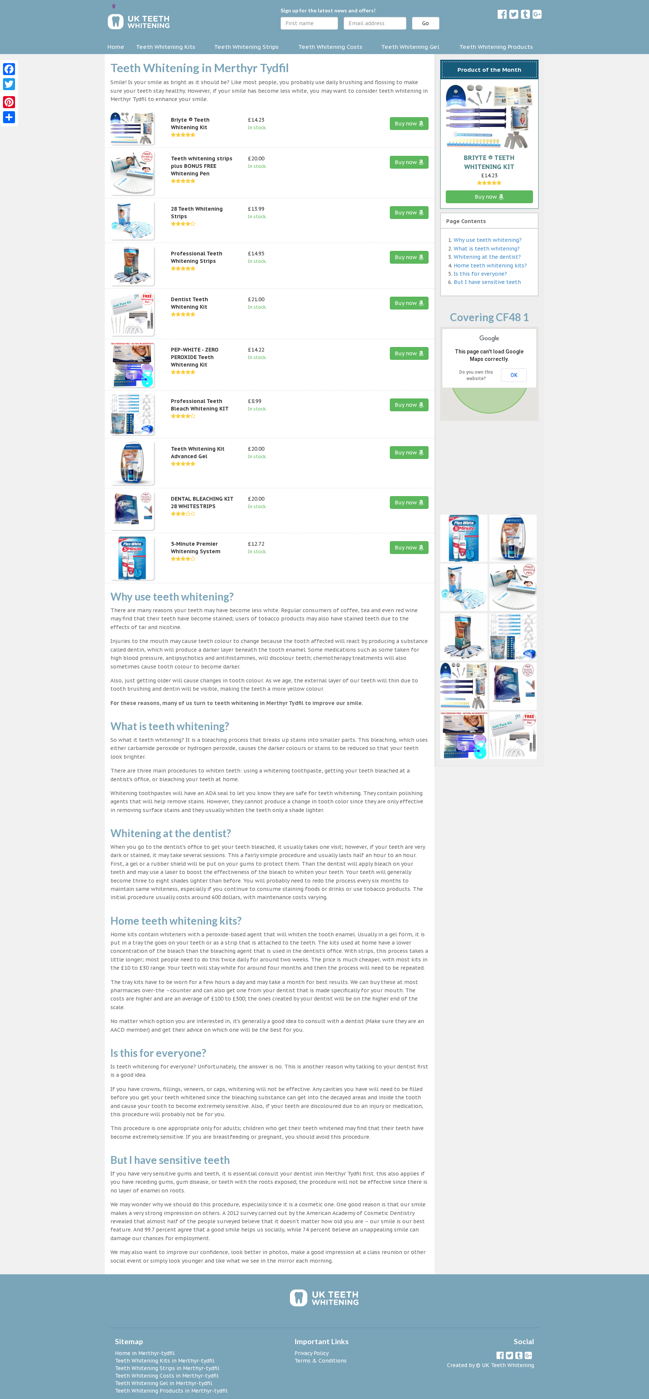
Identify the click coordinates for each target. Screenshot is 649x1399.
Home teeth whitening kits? (490, 265)
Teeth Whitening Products (496, 46)
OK (514, 375)
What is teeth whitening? (487, 248)
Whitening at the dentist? (487, 257)
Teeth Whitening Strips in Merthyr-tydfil (167, 1368)
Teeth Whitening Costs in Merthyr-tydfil (167, 1375)
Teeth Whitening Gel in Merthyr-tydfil (163, 1383)
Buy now (406, 123)
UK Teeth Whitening (508, 1365)
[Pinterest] (9, 102)
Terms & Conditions (320, 1360)
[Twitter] (9, 84)
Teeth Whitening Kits (165, 46)
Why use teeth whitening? (488, 240)
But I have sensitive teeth (487, 282)
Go (425, 23)
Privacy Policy (311, 1353)
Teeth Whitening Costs (330, 46)
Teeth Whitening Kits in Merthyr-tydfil (164, 1360)
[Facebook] (9, 69)
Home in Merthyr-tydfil (145, 1353)
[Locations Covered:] (113, 6)
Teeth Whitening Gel (410, 46)
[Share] (9, 117)
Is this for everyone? (480, 273)
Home (115, 46)
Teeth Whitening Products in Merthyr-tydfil (171, 1390)
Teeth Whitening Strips (246, 46)
